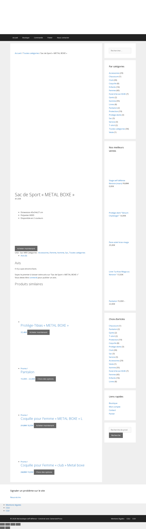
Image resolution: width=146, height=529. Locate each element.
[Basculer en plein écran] (12, 524)
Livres (111, 104)
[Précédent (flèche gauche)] (2, 527)
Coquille (112, 83)
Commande (38, 37)
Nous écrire (15, 497)
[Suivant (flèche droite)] (7, 527)
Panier (49, 37)
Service (112, 122)
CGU (8, 507)
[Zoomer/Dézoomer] (18, 524)
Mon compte (114, 406)
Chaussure (114, 76)
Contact (112, 410)
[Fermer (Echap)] (2, 524)
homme (60, 252)
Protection (113, 111)
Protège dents (115, 115)
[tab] (59, 255)
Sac (66, 252)
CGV (7, 510)
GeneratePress (56, 518)
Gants (111, 97)
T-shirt (112, 125)
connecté (33, 277)
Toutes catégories (31, 53)
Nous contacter (63, 37)
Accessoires (43, 252)
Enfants (112, 87)
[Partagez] (7, 524)
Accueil (15, 37)
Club (111, 80)
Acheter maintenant (26, 248)
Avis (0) (24, 255)
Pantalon (113, 108)
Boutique (25, 37)
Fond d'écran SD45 (117, 94)
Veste (111, 132)
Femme (53, 252)
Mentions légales (13, 505)
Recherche (115, 435)
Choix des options (46, 379)
